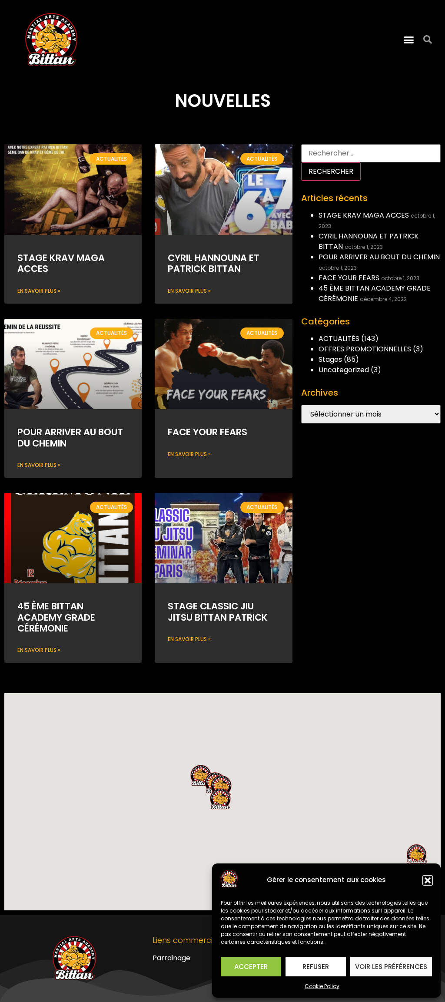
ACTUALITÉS (339, 339)
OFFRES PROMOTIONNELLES (365, 349)
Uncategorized (344, 370)
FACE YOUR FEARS (207, 432)
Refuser (315, 966)
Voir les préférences (391, 966)
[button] (427, 880)
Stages (330, 359)
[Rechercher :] (371, 153)
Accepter (251, 966)
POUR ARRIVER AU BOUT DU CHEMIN (70, 437)
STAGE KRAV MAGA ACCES (61, 263)
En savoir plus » (38, 290)
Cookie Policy (322, 986)
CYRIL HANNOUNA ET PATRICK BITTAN (213, 263)
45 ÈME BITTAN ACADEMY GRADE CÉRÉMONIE (56, 617)
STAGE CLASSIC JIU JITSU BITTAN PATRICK (218, 611)
